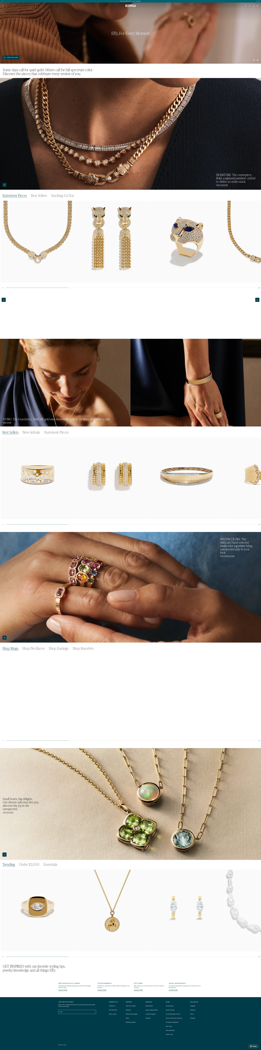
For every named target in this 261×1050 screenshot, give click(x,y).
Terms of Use (169, 1034)
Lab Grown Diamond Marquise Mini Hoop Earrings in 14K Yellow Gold (175, 950)
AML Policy (169, 1026)
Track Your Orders (131, 1006)
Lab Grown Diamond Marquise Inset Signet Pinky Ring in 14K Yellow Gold (27, 950)
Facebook (193, 1010)
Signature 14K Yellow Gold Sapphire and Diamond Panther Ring (172, 281)
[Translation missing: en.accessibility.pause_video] (254, 60)
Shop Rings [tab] (10, 648)
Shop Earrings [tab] (59, 648)
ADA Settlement (170, 1030)
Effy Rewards (149, 1006)
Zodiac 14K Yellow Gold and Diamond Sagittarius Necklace (96, 950)
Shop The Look (12, 57)
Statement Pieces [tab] (14, 195)
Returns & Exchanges (131, 1014)
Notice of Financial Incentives (174, 1018)
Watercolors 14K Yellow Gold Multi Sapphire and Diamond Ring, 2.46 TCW (102, 734)
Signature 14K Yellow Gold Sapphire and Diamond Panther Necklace (25, 281)
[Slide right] (259, 288)
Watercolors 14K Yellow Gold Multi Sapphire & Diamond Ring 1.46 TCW (175, 734)
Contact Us (112, 1006)
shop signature (222, 185)
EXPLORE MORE (8, 812)
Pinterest (192, 1018)
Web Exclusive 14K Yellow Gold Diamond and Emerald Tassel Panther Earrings (103, 281)
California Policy (170, 1010)
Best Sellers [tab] (39, 195)
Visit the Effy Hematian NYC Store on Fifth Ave (135, 1)
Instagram (192, 1006)
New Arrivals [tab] (31, 432)
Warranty (148, 1018)
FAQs (127, 1018)
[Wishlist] (249, 6)
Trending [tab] (8, 864)
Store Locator (112, 1014)
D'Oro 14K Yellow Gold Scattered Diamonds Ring (18, 518)
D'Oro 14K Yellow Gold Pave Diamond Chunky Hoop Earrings (97, 518)
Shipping (128, 1010)
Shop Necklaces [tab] (33, 648)
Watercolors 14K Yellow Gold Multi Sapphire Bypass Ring (21, 734)
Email (60, 1012)
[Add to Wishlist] (72, 206)
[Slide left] (3, 288)
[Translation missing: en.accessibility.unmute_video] (258, 60)
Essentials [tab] (50, 864)
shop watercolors (227, 556)
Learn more (62, 990)
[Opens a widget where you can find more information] (253, 1046)
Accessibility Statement (172, 1022)
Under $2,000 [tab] (29, 864)
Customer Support (151, 1014)
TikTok (192, 1014)
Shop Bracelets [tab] (83, 648)
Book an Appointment (152, 1010)
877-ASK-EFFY (113, 1010)
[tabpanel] (131, 245)
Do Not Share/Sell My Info (173, 1014)
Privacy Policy (169, 1006)
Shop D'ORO (7, 422)
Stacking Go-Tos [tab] (62, 195)
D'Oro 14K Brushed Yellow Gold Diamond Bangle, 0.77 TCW (171, 518)
